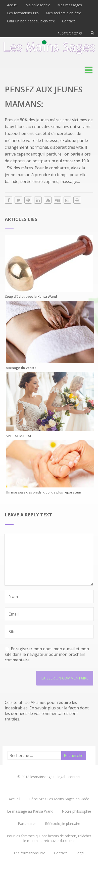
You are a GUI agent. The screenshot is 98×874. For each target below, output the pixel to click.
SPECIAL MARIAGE (20, 436)
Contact (68, 21)
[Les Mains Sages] (49, 56)
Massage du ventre (21, 367)
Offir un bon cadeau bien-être (31, 21)
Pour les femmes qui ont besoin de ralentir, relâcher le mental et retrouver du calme (49, 838)
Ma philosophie (37, 5)
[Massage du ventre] (50, 360)
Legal (79, 853)
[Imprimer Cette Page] (77, 200)
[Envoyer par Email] (67, 200)
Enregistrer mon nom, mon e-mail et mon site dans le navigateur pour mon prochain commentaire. (47, 654)
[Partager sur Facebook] (8, 200)
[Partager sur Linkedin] (38, 200)
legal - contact (69, 776)
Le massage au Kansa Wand (30, 811)
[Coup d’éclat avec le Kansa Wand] (49, 289)
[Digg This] (57, 200)
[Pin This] (28, 200)
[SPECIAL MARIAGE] (50, 428)
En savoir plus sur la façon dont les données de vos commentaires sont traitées (47, 713)
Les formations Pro (23, 13)
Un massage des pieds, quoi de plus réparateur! (44, 492)
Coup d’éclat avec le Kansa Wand (31, 296)
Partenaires (27, 823)
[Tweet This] (18, 200)
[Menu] (88, 70)
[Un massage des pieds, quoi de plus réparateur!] (50, 484)
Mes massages (69, 5)
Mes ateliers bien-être (63, 13)
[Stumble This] (48, 200)
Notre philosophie (76, 811)
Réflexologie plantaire (62, 823)
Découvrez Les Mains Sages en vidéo (59, 798)
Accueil (12, 5)
